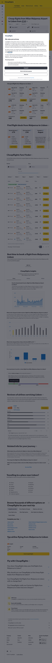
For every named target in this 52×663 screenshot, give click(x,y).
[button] (26, 68)
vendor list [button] (10, 52)
